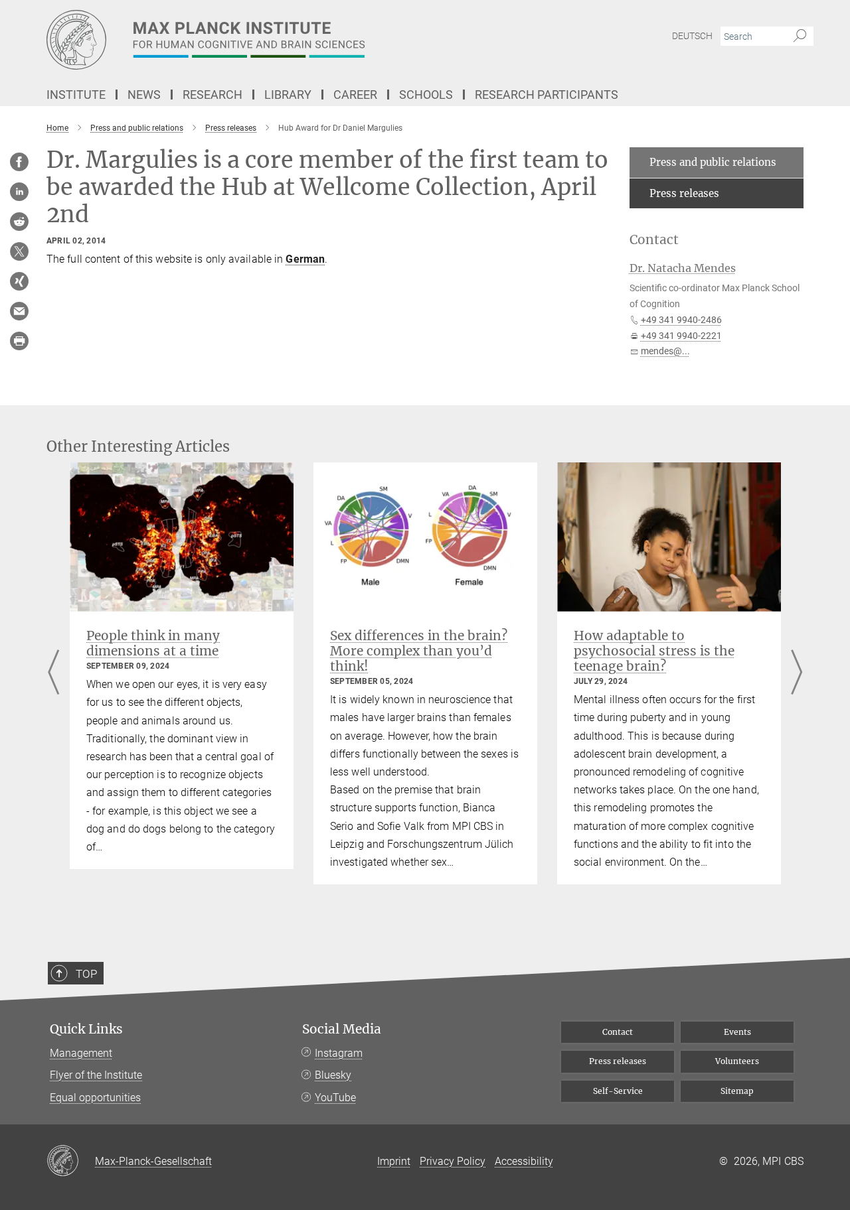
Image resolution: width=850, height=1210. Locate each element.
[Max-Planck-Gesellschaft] (70, 1161)
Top (86, 973)
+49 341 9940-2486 (681, 319)
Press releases (684, 193)
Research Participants (546, 95)
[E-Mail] (19, 311)
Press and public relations (712, 162)
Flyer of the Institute (96, 1075)
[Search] (799, 36)
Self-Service (618, 1091)
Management (81, 1053)
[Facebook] (19, 162)
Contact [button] (654, 239)
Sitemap (737, 1091)
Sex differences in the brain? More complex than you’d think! (418, 651)
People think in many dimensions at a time (153, 643)
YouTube (335, 1097)
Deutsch (692, 36)
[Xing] (19, 281)
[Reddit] (19, 222)
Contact (617, 1032)
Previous (53, 673)
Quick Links (86, 1029)
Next (796, 673)
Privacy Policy (452, 1161)
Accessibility (524, 1161)
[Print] (19, 341)
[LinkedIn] (19, 192)
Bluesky (333, 1075)
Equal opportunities (95, 1097)
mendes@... (665, 351)
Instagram (339, 1053)
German (305, 259)
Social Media (341, 1029)
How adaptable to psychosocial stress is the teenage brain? (654, 651)
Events (737, 1032)
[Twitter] (19, 251)
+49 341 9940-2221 (681, 335)
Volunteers (737, 1061)
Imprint (393, 1161)
